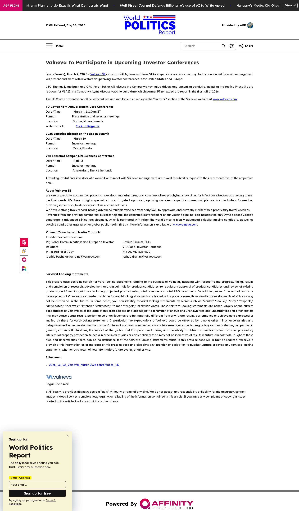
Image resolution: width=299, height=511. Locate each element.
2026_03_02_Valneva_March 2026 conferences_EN (84, 365)
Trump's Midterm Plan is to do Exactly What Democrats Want (59, 5)
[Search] (223, 46)
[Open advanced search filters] (232, 46)
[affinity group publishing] (24, 259)
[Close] (67, 435)
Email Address (20, 477)
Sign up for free (37, 493)
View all (290, 5)
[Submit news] (24, 242)
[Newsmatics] (24, 268)
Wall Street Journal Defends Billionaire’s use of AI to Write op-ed (172, 5)
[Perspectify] (24, 251)
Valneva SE (98, 74)
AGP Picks (11, 5)
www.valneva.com (225, 99)
